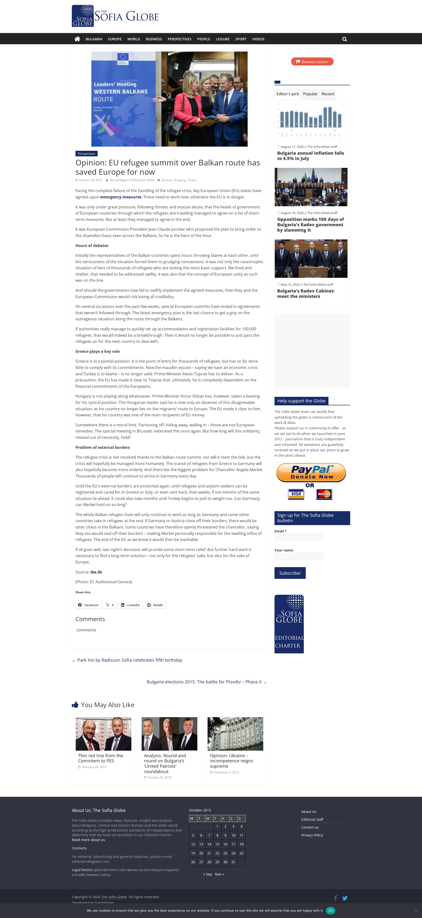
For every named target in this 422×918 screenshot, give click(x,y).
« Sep (207, 874)
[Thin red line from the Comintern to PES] (103, 720)
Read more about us (88, 839)
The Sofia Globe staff (322, 146)
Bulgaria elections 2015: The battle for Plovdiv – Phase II (207, 682)
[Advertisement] (312, 350)
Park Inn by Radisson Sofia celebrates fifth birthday (127, 660)
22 (217, 853)
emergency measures (120, 197)
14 (209, 844)
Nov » (219, 874)
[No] (415, 910)
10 (233, 835)
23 (225, 853)
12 (193, 844)
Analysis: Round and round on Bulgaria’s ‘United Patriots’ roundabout (165, 763)
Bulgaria (94, 39)
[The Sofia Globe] (77, 39)
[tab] (287, 94)
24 (233, 853)
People (203, 39)
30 (225, 862)
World (133, 39)
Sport (240, 39)
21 (209, 853)
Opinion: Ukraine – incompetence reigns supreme (231, 761)
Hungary (179, 180)
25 (241, 853)
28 (209, 862)
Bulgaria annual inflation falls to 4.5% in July (310, 155)
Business (154, 39)
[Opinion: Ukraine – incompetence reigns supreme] (235, 720)
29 (217, 862)
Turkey (192, 180)
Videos (258, 39)
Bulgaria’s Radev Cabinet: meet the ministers (306, 293)
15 (217, 844)
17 (233, 844)
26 (193, 862)
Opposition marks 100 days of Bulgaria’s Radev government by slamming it (310, 224)
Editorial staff (312, 819)
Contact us (310, 827)
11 (241, 835)
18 (241, 844)
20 (201, 853)
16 (225, 844)
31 (233, 862)
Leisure (223, 39)
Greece (167, 180)
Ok (330, 910)
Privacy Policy (312, 835)
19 (193, 853)
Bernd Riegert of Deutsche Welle (132, 180)
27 (201, 862)
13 (201, 844)
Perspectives (179, 39)
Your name (283, 550)
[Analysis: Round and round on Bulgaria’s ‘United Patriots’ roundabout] (169, 720)
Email (280, 531)
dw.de (96, 572)
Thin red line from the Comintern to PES (100, 758)
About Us (308, 811)
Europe (115, 39)
